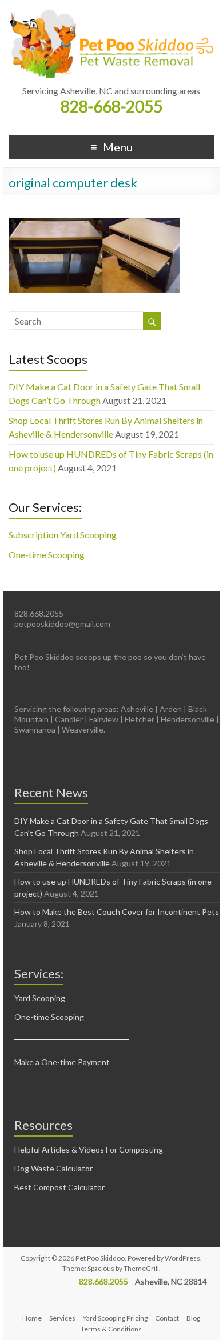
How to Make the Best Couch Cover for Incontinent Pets (116, 912)
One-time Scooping (47, 554)
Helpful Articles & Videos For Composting (88, 1149)
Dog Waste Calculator (53, 1168)
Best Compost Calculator (59, 1187)
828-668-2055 (111, 106)
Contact (167, 1318)
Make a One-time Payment (62, 1062)
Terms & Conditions (111, 1329)
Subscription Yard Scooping (63, 534)
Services (62, 1318)
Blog (193, 1318)
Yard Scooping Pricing (115, 1318)
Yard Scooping (39, 998)
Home (32, 1318)
